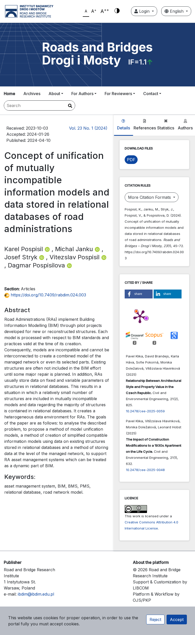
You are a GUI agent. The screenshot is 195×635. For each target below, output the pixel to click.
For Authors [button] (82, 93)
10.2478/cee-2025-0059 (145, 411)
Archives (31, 93)
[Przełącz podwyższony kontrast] (117, 11)
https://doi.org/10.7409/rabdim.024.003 (47, 294)
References (145, 127)
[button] (139, 294)
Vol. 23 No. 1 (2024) (88, 128)
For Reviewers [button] (118, 93)
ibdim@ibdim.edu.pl (36, 594)
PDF (131, 159)
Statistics (165, 127)
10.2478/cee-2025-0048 (145, 470)
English (177, 11)
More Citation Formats (150, 197)
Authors (185, 127)
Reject (155, 619)
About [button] (54, 93)
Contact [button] (150, 93)
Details (123, 127)
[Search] (70, 106)
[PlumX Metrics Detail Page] (140, 316)
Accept (177, 619)
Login (144, 11)
